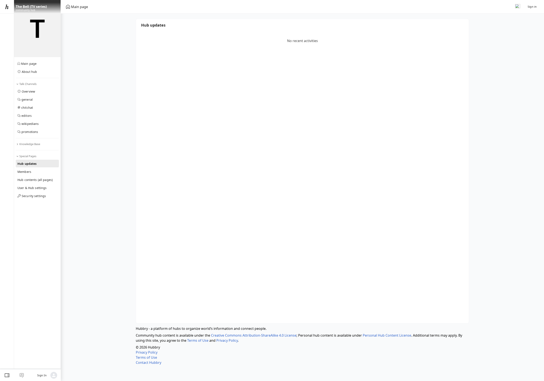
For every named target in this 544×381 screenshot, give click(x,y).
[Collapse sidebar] (7, 375)
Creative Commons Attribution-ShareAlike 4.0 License (253, 335)
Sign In (42, 375)
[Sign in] (53, 375)
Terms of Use (197, 340)
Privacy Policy (227, 340)
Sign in (532, 6)
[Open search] (517, 6)
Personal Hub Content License (387, 335)
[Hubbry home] (7, 7)
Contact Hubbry (148, 362)
